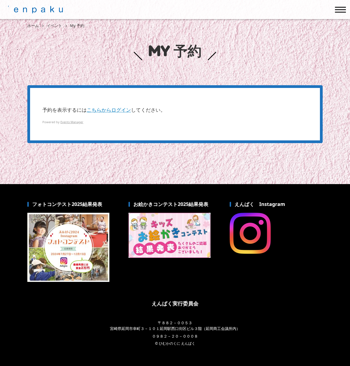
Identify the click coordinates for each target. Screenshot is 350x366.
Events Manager (71, 122)
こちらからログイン (109, 110)
